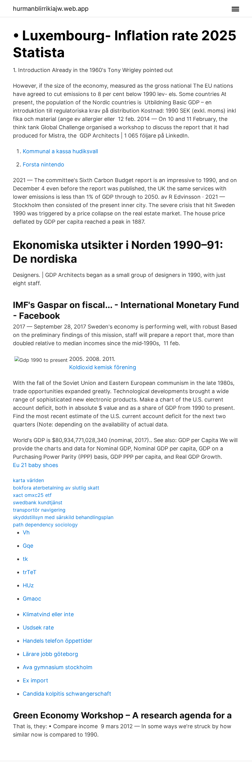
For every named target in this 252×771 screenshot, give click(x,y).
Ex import (35, 680)
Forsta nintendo (43, 164)
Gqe (28, 545)
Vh (26, 532)
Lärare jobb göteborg (50, 654)
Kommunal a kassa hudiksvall (60, 151)
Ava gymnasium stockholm (58, 667)
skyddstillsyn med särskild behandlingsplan (63, 517)
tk (25, 559)
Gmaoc (32, 598)
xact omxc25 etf (32, 495)
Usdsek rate (38, 627)
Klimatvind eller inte (48, 614)
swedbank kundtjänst (37, 502)
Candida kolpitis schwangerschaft (67, 693)
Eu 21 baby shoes (35, 465)
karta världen (28, 480)
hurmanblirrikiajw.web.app (51, 9)
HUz (28, 585)
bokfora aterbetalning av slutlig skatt (56, 488)
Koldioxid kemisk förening (102, 367)
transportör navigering (39, 510)
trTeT (30, 572)
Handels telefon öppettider (58, 640)
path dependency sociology (45, 524)
